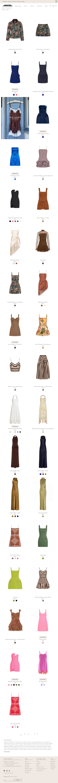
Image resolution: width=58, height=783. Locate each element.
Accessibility (40, 770)
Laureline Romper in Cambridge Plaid (42, 175)
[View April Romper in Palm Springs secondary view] (43, 325)
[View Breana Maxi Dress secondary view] (15, 451)
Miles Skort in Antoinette (42, 49)
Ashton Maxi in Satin (43, 470)
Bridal (46, 5)
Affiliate (53, 765)
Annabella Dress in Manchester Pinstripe (43, 91)
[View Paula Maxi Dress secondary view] (43, 494)
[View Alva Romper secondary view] (15, 72)
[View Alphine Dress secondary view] (43, 620)
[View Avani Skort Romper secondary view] (15, 536)
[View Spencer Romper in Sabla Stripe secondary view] (43, 578)
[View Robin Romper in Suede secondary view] (43, 199)
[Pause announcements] (56, 1)
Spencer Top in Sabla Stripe (15, 386)
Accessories (28, 770)
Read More (7, 751)
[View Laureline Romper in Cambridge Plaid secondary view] (43, 156)
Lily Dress (15, 597)
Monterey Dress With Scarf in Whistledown (43, 428)
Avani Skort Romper (15, 555)
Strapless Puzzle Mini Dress (15, 218)
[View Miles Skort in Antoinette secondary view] (43, 30)
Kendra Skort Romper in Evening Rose (15, 639)
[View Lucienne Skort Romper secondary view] (43, 114)
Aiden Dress (43, 555)
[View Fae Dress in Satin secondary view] (15, 156)
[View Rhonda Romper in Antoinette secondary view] (15, 283)
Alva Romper (15, 91)
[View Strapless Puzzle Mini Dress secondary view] (15, 199)
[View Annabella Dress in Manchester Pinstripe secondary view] (43, 72)
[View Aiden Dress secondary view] (43, 536)
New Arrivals (18, 5)
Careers (53, 768)
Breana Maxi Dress (15, 470)
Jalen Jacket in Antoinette (15, 49)
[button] (55, 5)
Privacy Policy (40, 767)
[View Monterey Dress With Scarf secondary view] (15, 409)
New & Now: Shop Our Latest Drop (11, 1)
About (38, 761)
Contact (39, 763)
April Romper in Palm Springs (43, 344)
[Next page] (37, 734)
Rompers (27, 767)
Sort (7, 9)
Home (3, 8)
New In (27, 761)
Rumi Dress (43, 260)
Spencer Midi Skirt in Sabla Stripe (43, 386)
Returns (53, 763)
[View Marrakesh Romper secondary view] (15, 241)
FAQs (38, 765)
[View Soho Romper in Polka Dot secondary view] (15, 325)
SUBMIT (17, 779)
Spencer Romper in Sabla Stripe (43, 597)
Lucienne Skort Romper (43, 133)
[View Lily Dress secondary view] (15, 578)
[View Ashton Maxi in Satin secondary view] (43, 451)
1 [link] (21, 734)
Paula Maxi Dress (43, 513)
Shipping (53, 761)
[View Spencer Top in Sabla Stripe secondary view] (15, 367)
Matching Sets (28, 768)
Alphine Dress (42, 639)
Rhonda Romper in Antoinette (15, 302)
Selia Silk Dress (43, 681)
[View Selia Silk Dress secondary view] (43, 662)
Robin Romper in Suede (43, 218)
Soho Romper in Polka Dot (15, 344)
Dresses (26, 5)
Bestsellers (28, 763)
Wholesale (53, 767)
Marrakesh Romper (15, 260)
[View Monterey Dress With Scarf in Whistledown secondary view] (43, 409)
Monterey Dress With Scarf (15, 428)
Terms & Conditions (42, 768)
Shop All (32, 5)
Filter (3, 9)
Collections (39, 5)
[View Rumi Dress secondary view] (43, 241)
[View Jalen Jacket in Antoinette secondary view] (15, 30)
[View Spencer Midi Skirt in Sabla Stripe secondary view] (43, 367)
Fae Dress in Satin (15, 175)
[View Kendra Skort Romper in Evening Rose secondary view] (15, 620)
